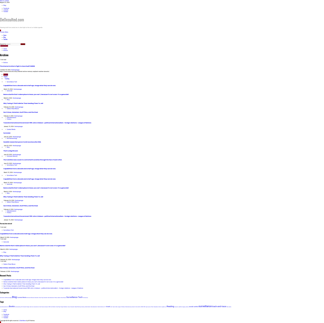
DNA (49, 306)
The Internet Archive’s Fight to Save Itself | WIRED (17, 66)
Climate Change (26, 306)
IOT (105, 306)
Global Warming (77, 306)
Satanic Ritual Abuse (13, 108)
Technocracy (85, 297)
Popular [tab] (5, 77)
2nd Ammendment (3, 306)
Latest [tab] (6, 75)
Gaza (69, 306)
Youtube (5, 39)
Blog (4, 5)
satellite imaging (181, 306)
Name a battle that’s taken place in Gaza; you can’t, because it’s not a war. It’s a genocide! (36, 94)
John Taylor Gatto (113, 306)
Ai (8, 306)
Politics (9, 119)
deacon (46, 306)
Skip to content (4, 1)
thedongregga (15, 70)
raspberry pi (163, 306)
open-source (148, 306)
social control (193, 307)
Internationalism (11, 117)
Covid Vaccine (42, 306)
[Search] (0, 42)
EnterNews (23, 320)
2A (0, 297)
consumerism (36, 306)
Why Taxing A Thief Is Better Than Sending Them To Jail (23, 103)
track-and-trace (219, 306)
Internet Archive (100, 306)
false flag (58, 306)
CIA (21, 306)
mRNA (141, 306)
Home (4, 35)
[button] (4, 32)
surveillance (205, 306)
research (176, 306)
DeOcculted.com (12, 19)
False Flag (41, 297)
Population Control (157, 306)
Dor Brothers (53, 306)
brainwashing (18, 306)
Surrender (7, 133)
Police (152, 306)
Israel (108, 307)
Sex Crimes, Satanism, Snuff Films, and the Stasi (20, 112)
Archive (5, 62)
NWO (144, 306)
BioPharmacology (12, 138)
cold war (31, 306)
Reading (170, 306)
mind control (137, 306)
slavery (187, 306)
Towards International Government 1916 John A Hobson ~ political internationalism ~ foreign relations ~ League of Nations (47, 123)
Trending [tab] (6, 79)
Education (36, 297)
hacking (82, 306)
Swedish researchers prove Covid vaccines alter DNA (22, 142)
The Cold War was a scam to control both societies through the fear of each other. (32, 160)
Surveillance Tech (12, 82)
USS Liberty (229, 306)
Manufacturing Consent (130, 306)
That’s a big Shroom (10, 151)
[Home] (0, 30)
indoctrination (87, 306)
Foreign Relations (63, 306)
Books (12, 306)
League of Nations (121, 306)
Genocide (9, 91)
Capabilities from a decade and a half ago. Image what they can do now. (29, 86)
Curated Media (11, 129)
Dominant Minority (12, 156)
